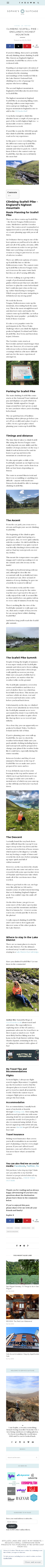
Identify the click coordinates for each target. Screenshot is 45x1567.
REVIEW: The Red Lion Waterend (19, 1321)
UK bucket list (21, 111)
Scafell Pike (26, 1228)
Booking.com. (19, 1112)
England (10, 1228)
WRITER (27, 25)
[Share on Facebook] (10, 46)
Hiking (17, 1228)
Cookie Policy (7, 1558)
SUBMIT (12, 1526)
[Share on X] (19, 46)
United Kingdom (12, 1231)
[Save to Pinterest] (27, 46)
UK (22, 25)
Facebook (19, 1166)
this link (19, 1127)
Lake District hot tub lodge (27, 952)
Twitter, (30, 1166)
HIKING (17, 25)
